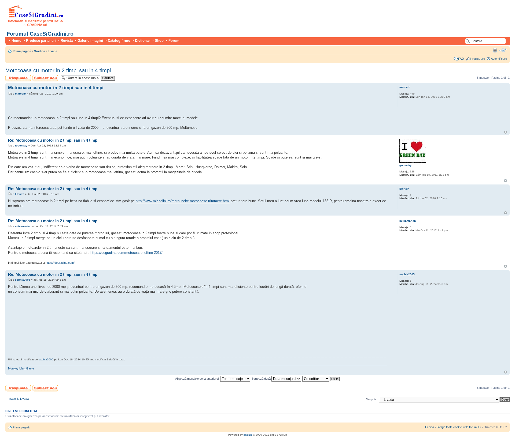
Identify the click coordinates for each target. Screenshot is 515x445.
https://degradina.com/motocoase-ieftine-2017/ (126, 253)
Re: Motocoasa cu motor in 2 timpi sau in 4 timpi (53, 140)
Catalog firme (119, 41)
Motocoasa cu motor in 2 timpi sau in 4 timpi (58, 70)
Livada (52, 51)
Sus (505, 132)
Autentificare (499, 58)
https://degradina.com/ (60, 262)
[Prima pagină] (35, 16)
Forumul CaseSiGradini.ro (40, 34)
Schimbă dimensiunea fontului (503, 50)
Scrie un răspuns (16, 76)
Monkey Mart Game (21, 368)
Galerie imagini (90, 41)
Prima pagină (22, 51)
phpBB (248, 434)
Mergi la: (371, 399)
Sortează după (261, 378)
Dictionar (142, 41)
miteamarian (23, 226)
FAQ (461, 58)
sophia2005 (22, 279)
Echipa (429, 427)
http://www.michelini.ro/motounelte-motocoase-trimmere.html (183, 201)
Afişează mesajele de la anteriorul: (197, 378)
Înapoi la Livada (19, 398)
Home (16, 41)
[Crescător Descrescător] (321, 378)
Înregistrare (477, 58)
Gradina (39, 51)
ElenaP (19, 194)
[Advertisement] (71, 106)
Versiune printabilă (495, 50)
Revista (67, 41)
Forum (173, 41)
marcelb (20, 93)
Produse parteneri (41, 41)
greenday (21, 145)
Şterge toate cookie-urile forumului (459, 427)
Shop (159, 41)
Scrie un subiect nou (42, 78)
